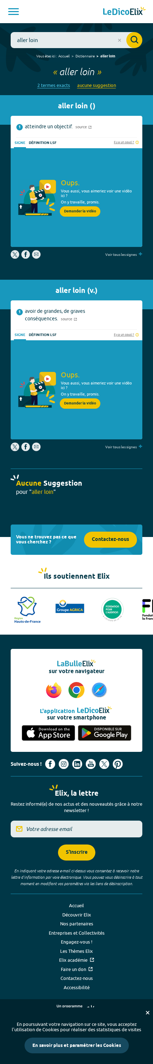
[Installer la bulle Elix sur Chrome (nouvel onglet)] (78, 690)
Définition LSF (43, 142)
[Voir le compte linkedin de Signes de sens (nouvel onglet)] (77, 764)
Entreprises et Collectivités (77, 933)
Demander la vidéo (80, 211)
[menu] (13, 11)
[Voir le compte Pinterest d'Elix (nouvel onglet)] (118, 764)
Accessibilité (77, 987)
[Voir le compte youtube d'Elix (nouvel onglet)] (91, 764)
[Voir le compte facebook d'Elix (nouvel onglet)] (50, 764)
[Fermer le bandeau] (147, 1012)
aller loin (107, 56)
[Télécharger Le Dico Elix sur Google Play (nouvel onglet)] (104, 733)
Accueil (64, 56)
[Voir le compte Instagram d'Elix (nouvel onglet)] (64, 764)
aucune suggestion (96, 85)
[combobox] (76, 40)
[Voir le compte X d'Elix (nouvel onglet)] (104, 764)
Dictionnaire (85, 56)
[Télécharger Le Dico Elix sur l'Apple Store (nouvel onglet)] (48, 733)
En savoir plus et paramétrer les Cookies (76, 1045)
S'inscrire (77, 852)
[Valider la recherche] (134, 40)
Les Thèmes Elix (76, 951)
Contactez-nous (110, 539)
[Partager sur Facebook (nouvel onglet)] (25, 257)
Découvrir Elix (76, 915)
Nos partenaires (76, 923)
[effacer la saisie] (119, 40)
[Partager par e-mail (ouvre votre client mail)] (36, 257)
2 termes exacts (53, 85)
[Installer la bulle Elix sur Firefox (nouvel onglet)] (55, 690)
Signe (20, 142)
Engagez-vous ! (77, 942)
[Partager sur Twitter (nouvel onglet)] (15, 257)
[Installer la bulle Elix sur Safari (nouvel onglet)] (99, 690)
